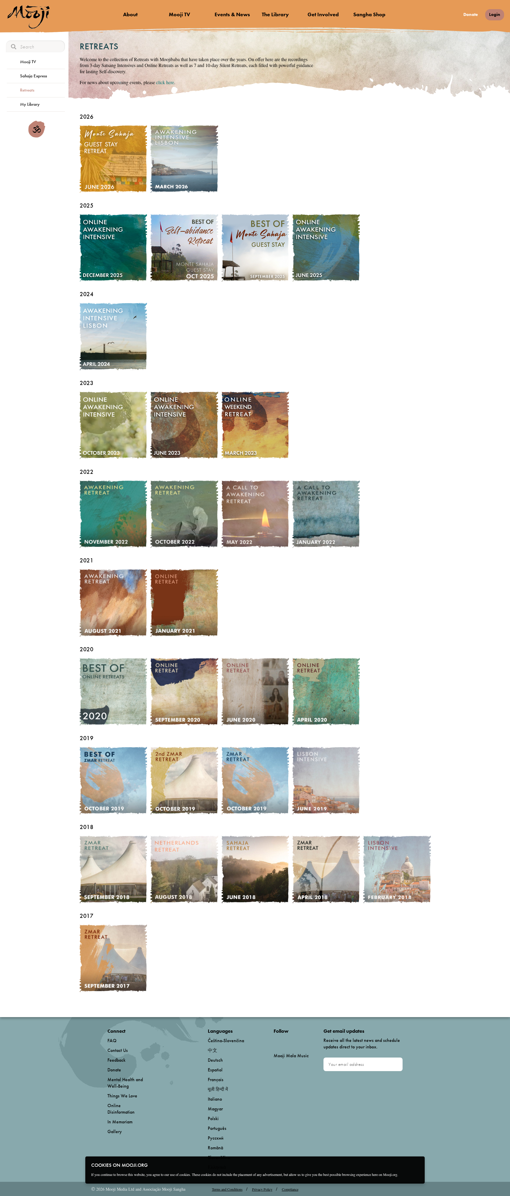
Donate (470, 14)
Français (215, 1079)
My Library (30, 104)
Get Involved (323, 14)
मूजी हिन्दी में (218, 1089)
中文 (212, 1050)
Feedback (116, 1060)
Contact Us (117, 1050)
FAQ (112, 1040)
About (130, 14)
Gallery (114, 1131)
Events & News (232, 14)
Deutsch (215, 1060)
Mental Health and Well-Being (125, 1082)
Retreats (27, 90)
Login (494, 14)
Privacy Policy (262, 1189)
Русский (215, 1138)
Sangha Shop (369, 14)
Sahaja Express (33, 76)
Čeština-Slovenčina (226, 1040)
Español (215, 1070)
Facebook (275, 1040)
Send (395, 1064)
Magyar (215, 1109)
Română (215, 1148)
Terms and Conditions (227, 1189)
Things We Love (122, 1096)
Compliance (290, 1189)
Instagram (299, 1041)
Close (416, 1164)
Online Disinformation (121, 1108)
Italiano (215, 1099)
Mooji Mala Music (291, 1055)
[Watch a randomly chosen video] (36, 136)
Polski (213, 1118)
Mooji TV (179, 14)
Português (217, 1128)
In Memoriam (120, 1122)
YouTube (286, 1040)
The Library (275, 14)
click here (165, 82)
